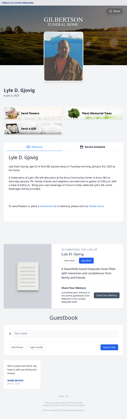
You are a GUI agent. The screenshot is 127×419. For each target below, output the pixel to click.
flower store (96, 206)
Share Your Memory (106, 295)
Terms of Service (72, 405)
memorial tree (48, 206)
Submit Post (109, 347)
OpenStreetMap (67, 410)
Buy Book (86, 260)
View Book (69, 260)
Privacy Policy (55, 405)
